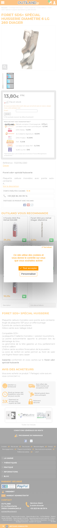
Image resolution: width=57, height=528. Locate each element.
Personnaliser (28, 274)
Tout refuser (47, 247)
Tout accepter (29, 268)
